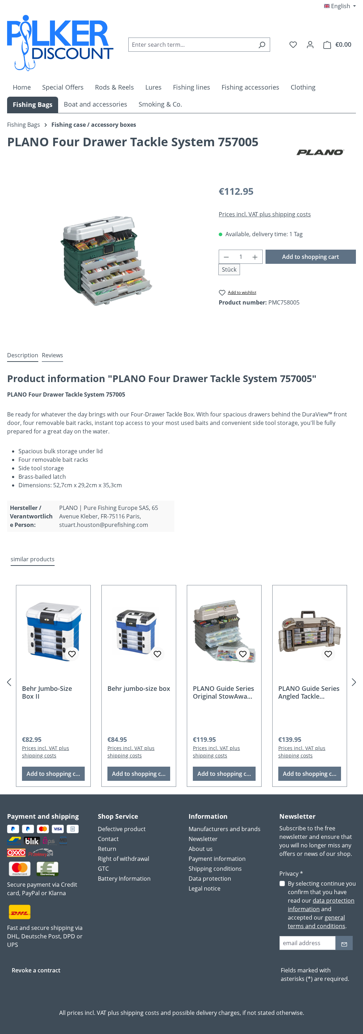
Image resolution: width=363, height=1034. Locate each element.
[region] (106, 260)
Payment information (217, 859)
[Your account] (310, 44)
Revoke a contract (36, 970)
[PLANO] (320, 152)
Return (107, 849)
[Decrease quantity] (226, 257)
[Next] (354, 681)
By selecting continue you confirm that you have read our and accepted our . (322, 905)
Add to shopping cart (310, 257)
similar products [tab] (33, 559)
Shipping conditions (215, 869)
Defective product (122, 829)
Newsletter (203, 839)
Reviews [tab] (52, 355)
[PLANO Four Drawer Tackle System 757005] (105, 260)
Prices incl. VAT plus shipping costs (265, 214)
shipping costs (140, 1013)
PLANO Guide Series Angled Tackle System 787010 (309, 692)
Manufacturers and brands (225, 829)
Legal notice (204, 888)
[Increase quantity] (255, 257)
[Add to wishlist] (72, 654)
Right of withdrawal (123, 859)
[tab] (22, 355)
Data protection (210, 878)
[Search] (261, 45)
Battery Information (124, 878)
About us (201, 849)
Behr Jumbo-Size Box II (47, 692)
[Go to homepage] (60, 43)
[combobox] (191, 45)
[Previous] (9, 681)
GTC (103, 869)
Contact (108, 839)
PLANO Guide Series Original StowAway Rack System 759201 (224, 692)
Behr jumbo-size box (138, 688)
